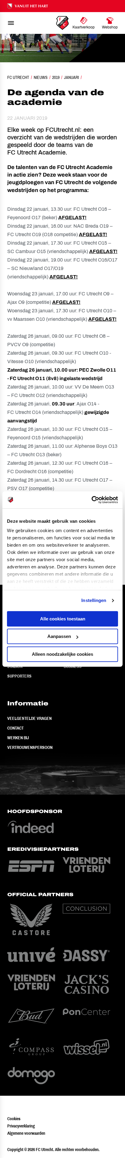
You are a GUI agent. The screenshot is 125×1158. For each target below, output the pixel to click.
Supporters (19, 676)
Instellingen (93, 600)
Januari (71, 77)
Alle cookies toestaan (62, 618)
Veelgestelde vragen (29, 718)
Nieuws (41, 77)
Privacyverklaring (21, 1126)
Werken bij (18, 737)
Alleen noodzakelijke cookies (62, 654)
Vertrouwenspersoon (29, 747)
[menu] (11, 23)
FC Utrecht (18, 77)
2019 (55, 77)
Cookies (13, 1118)
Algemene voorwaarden (26, 1133)
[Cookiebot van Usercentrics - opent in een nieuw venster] (91, 500)
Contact (15, 728)
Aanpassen (59, 636)
